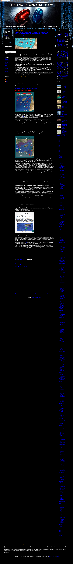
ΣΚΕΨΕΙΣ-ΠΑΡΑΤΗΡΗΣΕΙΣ (62, 60)
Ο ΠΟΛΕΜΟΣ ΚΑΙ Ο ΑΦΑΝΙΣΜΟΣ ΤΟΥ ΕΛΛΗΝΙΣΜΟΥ (62, 63)
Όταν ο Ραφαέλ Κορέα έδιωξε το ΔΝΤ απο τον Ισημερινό (62, 367)
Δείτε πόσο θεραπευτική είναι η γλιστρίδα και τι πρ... (62, 514)
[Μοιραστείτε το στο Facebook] (30, 259)
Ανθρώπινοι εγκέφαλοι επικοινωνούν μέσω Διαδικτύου (62, 390)
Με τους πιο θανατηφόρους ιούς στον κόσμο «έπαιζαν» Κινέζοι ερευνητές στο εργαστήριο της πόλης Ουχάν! (62, 107)
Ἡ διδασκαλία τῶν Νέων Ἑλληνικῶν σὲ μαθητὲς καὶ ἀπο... (62, 171)
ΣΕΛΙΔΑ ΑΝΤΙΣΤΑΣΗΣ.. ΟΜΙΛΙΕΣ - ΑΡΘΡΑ (62, 55)
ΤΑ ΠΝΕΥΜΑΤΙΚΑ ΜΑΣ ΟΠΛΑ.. (62, 73)
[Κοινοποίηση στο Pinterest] (31, 259)
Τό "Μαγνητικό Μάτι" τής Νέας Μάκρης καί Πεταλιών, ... (62, 186)
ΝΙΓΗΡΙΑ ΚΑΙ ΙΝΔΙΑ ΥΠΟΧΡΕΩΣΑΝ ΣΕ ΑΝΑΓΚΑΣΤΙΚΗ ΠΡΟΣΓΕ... (62, 404)
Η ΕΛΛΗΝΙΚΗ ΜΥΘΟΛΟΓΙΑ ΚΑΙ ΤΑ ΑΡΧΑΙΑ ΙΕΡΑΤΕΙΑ (62, 53)
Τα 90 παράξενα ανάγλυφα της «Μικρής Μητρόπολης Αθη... (62, 246)
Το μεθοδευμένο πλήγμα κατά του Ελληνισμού (61, 508)
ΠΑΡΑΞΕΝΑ (59, 65)
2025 (59, 141)
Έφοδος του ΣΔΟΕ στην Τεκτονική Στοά (61, 224)
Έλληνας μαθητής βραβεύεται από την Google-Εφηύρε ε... (62, 486)
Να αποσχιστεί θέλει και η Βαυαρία (61, 335)
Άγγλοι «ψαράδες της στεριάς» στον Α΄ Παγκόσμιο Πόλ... (62, 379)
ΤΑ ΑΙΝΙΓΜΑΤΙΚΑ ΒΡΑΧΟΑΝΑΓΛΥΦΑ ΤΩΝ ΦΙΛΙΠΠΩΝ (62, 355)
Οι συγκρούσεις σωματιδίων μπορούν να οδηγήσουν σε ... (61, 302)
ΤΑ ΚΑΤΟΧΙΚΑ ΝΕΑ (61, 58)
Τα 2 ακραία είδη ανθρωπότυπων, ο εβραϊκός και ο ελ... (62, 184)
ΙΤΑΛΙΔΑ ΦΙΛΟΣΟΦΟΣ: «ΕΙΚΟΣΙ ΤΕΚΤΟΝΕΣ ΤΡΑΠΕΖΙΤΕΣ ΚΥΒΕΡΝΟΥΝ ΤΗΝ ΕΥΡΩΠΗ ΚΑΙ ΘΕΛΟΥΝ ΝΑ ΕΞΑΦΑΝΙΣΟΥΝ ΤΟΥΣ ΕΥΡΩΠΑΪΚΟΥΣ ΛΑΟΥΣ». (62, 114)
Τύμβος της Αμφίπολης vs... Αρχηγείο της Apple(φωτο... (61, 451)
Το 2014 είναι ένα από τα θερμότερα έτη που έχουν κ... (62, 283)
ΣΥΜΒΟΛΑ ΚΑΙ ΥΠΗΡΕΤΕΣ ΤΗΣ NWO (62, 57)
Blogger (58, 556)
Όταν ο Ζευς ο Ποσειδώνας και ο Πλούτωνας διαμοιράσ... (62, 396)
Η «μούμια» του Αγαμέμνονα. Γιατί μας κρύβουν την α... (62, 255)
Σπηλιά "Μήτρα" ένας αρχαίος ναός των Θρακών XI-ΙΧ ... (62, 202)
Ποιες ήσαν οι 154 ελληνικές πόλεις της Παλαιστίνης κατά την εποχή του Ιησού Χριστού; (64, 101)
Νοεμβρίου (60, 157)
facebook (6, 35)
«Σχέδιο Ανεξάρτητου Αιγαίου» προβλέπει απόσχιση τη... (62, 423)
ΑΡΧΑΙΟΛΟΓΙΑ (64, 71)
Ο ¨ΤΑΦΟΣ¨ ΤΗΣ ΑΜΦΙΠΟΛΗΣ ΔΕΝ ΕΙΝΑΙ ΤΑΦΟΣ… (62, 237)
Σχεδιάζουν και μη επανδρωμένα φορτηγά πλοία (61, 305)
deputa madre (8, 81)
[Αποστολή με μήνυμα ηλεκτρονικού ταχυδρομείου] (27, 259)
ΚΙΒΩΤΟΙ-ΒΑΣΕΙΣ (65, 75)
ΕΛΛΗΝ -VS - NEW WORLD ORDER (62, 35)
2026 (59, 140)
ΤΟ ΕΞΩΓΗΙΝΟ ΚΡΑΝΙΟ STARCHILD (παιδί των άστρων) (62, 325)
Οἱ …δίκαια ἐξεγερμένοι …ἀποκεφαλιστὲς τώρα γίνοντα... (61, 510)
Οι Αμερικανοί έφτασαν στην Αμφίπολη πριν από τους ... (62, 455)
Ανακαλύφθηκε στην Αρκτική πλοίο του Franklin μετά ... (62, 445)
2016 (59, 152)
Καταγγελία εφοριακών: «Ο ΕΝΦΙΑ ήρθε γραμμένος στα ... (62, 415)
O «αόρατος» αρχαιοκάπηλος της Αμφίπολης (62, 376)
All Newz (6, 71)
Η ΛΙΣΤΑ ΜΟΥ (7, 68)
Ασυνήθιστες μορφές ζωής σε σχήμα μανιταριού (62, 352)
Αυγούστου (60, 526)
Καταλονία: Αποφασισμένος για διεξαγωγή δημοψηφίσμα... (62, 432)
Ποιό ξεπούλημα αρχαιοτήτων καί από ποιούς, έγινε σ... (62, 180)
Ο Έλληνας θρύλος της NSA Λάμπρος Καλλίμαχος (62, 522)
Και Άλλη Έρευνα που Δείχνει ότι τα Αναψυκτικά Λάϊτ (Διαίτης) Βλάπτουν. (64, 91)
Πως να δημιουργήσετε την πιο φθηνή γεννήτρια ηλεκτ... (62, 315)
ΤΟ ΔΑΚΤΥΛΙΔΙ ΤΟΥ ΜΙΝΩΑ (62, 83)
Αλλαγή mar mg (8, 79)
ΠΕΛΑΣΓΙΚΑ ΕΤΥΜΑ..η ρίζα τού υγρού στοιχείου (62, 358)
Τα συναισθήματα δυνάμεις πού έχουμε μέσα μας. (62, 165)
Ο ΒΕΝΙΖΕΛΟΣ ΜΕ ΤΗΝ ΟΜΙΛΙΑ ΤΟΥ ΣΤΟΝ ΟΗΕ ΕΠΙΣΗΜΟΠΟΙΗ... (62, 210)
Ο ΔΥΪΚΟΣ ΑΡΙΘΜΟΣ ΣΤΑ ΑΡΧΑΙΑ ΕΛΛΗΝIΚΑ (62, 258)
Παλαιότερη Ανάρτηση (49, 293)
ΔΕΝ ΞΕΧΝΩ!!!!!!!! (60, 72)
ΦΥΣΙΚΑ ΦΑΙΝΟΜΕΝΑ (61, 59)
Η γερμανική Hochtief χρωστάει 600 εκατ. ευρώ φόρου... (62, 195)
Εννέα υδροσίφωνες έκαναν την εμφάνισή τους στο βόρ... (62, 473)
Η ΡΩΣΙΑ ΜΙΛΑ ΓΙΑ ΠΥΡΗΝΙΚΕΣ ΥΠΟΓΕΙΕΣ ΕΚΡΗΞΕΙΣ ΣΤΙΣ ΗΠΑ (61, 498)
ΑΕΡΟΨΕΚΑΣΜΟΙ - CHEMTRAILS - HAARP (62, 68)
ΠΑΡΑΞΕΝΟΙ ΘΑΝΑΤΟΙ (62, 74)
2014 (59, 155)
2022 (59, 145)
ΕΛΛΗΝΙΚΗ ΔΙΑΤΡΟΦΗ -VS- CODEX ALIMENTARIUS (62, 49)
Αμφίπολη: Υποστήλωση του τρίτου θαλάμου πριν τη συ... (62, 373)
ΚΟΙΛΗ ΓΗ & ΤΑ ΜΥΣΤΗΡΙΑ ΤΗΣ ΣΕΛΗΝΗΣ (62, 61)
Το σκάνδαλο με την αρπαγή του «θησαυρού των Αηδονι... (61, 408)
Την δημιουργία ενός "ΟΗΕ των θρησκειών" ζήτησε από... (62, 360)
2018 (59, 150)
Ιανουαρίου (60, 535)
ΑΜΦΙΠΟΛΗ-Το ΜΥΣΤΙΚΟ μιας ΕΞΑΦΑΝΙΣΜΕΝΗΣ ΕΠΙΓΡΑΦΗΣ (62, 267)
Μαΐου (60, 530)
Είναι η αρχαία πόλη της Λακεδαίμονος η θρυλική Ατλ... (62, 243)
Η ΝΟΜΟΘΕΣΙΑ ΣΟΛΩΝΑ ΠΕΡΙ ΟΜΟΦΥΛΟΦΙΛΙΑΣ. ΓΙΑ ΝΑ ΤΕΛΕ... (62, 482)
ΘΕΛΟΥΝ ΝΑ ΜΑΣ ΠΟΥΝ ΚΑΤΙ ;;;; (61, 285)
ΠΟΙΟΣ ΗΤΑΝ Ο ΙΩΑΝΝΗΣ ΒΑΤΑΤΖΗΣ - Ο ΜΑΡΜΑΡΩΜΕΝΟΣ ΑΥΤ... (62, 401)
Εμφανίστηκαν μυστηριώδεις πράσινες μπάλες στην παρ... (61, 239)
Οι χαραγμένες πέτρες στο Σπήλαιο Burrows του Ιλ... (62, 273)
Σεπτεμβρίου (61, 160)
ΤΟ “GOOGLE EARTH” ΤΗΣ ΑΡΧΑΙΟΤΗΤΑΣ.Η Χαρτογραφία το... (62, 189)
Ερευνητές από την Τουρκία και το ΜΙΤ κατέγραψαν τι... (62, 426)
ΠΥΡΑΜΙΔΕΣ (59, 75)
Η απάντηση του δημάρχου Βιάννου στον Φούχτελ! (62, 207)
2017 (59, 151)
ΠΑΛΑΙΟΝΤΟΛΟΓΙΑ (64, 51)
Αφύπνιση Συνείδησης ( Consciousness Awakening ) (7, 59)
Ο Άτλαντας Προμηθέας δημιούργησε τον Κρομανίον (61, 162)
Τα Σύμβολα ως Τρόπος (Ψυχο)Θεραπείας (62, 439)
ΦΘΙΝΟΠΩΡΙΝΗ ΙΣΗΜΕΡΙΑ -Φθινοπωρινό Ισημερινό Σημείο (61, 276)
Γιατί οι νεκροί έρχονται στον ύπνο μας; (62, 168)
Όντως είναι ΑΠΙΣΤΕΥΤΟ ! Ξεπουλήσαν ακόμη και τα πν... (62, 382)
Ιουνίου (60, 529)
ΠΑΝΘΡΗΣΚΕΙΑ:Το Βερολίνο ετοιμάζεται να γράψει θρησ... (61, 329)
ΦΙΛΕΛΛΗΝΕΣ (62, 77)
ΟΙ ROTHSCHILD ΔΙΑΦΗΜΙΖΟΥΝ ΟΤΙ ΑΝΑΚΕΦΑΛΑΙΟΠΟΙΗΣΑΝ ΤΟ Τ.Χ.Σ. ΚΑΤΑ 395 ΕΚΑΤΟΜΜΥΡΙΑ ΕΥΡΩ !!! (62, 126)
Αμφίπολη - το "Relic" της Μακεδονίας (62, 192)
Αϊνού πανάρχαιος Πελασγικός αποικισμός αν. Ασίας (61, 291)
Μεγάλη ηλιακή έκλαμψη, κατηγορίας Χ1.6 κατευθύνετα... (61, 435)
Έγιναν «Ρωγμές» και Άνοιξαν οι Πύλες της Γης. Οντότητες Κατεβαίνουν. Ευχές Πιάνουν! (65, 96)
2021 (59, 146)
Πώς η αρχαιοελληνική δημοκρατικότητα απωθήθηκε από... (62, 261)
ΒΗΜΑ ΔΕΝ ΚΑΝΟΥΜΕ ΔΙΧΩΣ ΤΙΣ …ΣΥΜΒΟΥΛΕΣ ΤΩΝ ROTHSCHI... (62, 221)
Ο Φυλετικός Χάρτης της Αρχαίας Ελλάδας (62, 205)
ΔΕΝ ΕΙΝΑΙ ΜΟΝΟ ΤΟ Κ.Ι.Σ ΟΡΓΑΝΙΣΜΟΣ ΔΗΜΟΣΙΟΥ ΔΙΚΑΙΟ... (62, 461)
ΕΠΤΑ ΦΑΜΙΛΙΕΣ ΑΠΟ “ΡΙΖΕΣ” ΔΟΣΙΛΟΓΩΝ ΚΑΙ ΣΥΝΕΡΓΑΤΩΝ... (62, 295)
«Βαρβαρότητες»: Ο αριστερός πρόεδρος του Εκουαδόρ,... (62, 369)
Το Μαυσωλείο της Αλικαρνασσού (61, 249)
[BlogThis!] (28, 259)
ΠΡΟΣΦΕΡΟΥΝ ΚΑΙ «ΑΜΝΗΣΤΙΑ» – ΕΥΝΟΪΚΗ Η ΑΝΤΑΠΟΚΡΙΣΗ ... (62, 338)
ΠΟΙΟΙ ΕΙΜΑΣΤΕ (60, 78)
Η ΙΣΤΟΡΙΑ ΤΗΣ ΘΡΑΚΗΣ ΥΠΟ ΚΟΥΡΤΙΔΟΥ (61, 227)
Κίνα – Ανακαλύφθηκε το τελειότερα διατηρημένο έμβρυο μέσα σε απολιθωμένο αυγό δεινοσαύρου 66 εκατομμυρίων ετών (62, 120)
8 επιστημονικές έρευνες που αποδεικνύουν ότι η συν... (62, 345)
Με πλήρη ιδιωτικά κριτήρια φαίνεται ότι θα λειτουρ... (62, 465)
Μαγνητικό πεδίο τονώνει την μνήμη (62, 520)
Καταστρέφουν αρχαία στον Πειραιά (62, 501)
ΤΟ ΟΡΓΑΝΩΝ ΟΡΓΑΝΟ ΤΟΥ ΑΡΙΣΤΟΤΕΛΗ (61, 270)
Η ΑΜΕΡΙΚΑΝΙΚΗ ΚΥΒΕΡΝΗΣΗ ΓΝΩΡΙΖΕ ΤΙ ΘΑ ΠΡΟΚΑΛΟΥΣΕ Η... (62, 419)
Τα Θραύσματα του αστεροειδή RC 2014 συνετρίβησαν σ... (62, 470)
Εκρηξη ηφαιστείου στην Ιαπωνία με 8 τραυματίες (62, 230)
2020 (59, 147)
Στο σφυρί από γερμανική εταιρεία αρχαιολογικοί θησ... (62, 311)
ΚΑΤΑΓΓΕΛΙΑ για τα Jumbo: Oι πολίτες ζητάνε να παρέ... (62, 174)
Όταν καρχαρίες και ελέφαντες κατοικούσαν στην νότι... (62, 448)
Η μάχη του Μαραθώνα (61, 524)
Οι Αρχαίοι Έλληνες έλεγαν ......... (63, 76)
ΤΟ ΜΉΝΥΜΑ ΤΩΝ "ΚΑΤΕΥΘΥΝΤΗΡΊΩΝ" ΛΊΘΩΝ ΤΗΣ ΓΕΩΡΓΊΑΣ (62, 288)
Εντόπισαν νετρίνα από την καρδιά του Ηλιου (62, 517)
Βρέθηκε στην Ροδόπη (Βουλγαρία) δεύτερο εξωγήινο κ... (62, 322)
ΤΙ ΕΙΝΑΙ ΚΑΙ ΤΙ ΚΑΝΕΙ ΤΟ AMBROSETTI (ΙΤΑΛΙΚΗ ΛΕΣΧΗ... (62, 479)
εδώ (19, 88)
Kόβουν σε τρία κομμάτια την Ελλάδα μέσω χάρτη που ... (61, 251)
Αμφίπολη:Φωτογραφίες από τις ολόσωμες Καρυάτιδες (62, 279)
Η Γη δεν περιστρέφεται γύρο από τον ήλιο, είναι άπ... (62, 504)
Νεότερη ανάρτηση (19, 293)
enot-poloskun (51, 556)
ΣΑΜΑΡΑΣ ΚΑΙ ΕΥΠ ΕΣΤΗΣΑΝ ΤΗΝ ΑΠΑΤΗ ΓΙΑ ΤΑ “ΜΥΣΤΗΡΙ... (61, 458)
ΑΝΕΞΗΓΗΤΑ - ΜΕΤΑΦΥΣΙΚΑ (62, 66)
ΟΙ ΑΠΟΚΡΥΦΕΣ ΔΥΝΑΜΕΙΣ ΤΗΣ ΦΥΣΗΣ (61, 495)
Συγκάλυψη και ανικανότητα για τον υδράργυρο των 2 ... (62, 332)
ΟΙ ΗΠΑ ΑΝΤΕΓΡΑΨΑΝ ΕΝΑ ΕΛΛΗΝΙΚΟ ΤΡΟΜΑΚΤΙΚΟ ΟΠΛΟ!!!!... (61, 198)
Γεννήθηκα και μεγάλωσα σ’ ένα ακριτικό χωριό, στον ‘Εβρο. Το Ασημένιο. (64, 86)
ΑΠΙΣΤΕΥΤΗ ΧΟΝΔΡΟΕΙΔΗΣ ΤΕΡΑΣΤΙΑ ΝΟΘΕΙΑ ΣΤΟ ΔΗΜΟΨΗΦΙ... (62, 217)
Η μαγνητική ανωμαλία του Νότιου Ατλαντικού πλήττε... (62, 298)
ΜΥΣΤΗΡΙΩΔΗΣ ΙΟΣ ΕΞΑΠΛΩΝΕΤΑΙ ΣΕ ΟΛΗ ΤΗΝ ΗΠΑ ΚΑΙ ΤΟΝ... (62, 177)
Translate (8, 54)
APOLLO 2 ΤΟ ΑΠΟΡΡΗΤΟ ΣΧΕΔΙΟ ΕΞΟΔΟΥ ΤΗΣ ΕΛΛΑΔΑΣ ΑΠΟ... (62, 412)
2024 (59, 142)
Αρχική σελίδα (34, 293)
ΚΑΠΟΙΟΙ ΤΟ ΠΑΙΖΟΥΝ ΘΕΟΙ (62, 50)
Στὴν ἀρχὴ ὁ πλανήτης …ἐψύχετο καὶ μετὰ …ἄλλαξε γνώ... (62, 477)
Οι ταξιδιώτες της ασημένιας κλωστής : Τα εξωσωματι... (62, 492)
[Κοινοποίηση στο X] (29, 259)
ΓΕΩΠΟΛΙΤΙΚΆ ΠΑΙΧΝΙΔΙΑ (22, 261)
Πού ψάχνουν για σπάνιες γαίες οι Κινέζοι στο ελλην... (62, 364)
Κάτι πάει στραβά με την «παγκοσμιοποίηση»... (62, 442)
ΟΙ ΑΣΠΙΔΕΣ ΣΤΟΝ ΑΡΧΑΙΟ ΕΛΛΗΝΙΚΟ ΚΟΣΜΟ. (61, 348)
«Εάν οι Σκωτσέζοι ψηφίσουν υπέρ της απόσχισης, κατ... (62, 429)
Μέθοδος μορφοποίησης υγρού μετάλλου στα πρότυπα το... (62, 341)
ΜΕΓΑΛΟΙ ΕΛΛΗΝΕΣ (60, 69)
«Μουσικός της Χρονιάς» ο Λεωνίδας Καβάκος (62, 308)
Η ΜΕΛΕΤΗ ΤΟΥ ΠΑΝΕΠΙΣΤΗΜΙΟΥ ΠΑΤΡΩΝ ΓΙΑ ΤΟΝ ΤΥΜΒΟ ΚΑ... (62, 214)
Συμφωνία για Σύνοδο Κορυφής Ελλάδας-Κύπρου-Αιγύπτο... (62, 234)
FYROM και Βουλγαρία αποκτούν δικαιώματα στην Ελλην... (61, 386)
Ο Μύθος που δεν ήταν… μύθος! (61, 467)
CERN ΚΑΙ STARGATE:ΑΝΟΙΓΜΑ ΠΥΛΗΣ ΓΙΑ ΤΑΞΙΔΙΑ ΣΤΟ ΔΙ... (62, 489)
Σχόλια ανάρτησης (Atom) (36, 297)
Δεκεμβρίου (60, 156)
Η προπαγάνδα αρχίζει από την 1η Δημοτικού (62, 264)
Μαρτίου (60, 532)
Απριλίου (60, 531)
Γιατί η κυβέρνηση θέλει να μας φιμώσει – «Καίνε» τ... (62, 318)
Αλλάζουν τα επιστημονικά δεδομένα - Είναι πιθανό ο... (61, 393)
